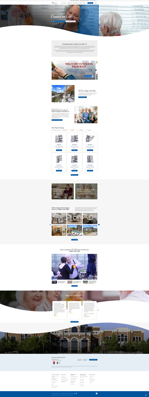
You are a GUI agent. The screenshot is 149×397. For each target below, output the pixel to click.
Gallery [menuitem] (53, 384)
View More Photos (74, 239)
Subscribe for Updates (93, 0)
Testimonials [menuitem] (53, 382)
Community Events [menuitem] (92, 379)
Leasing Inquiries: (84, 0)
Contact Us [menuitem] (91, 377)
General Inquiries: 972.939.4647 (74, 0)
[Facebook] (96, 393)
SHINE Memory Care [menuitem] (64, 377)
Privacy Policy (66, 393)
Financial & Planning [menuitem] (73, 378)
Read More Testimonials (74, 321)
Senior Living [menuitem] (82, 380)
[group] (74, 70)
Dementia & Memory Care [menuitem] (74, 376)
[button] (53, 70)
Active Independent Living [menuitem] (64, 379)
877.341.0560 (62, 393)
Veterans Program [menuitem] (54, 387)
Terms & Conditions (71, 393)
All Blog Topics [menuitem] (82, 385)
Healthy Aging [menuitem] (82, 382)
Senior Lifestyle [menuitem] (82, 379)
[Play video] (74, 266)
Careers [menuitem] (90, 382)
